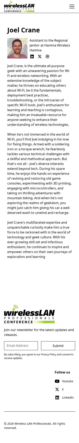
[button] (71, 6)
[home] (19, 6)
